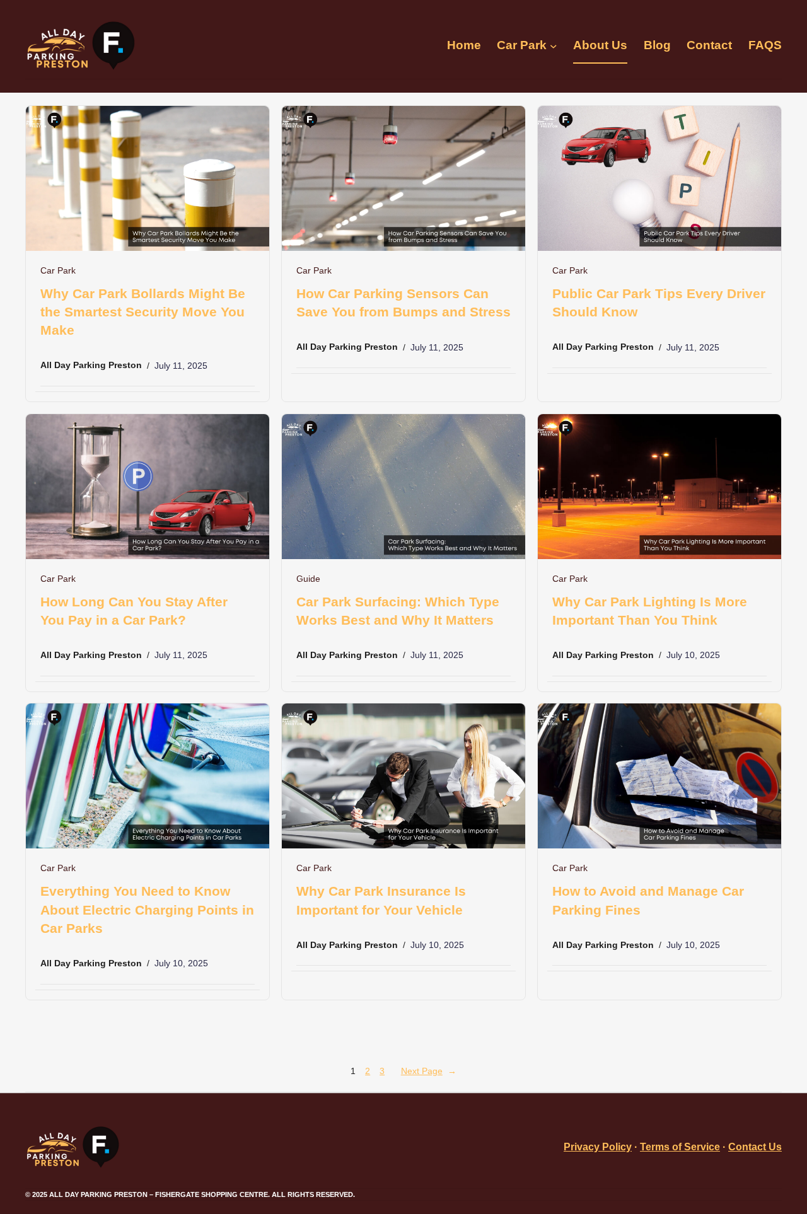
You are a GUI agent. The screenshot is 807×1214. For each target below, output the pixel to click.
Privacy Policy (598, 1147)
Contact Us (755, 1147)
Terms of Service (680, 1147)
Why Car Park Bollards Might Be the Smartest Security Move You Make (142, 311)
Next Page (428, 1071)
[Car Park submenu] (553, 46)
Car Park (58, 270)
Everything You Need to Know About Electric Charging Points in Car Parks (147, 909)
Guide (308, 579)
